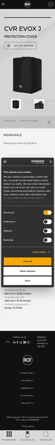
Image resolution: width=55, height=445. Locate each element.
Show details (39, 252)
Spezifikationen (29, 121)
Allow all (27, 261)
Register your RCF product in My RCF (42, 342)
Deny (27, 280)
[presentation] (4, 104)
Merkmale (10, 121)
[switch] (47, 221)
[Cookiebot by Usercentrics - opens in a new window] (32, 162)
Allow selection (27, 271)
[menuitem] (27, 426)
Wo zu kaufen (23, 45)
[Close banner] (51, 162)
